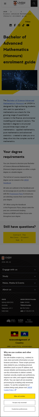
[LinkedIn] (10, 25)
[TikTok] (23, 25)
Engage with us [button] (9, 269)
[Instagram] (19, 25)
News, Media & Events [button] (13, 283)
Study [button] (5, 276)
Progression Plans (16, 194)
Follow (27, 22)
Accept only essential (19, 402)
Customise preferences (19, 409)
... (15, 12)
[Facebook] (15, 25)
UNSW (5, 12)
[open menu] (5, 3)
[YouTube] (28, 25)
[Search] (34, 3)
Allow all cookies (19, 396)
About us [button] (6, 289)
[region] (19, 382)
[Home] (19, 3)
